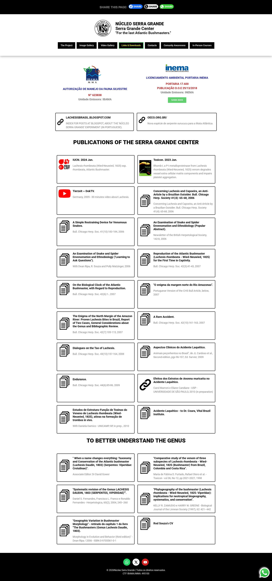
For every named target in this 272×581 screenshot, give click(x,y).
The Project (66, 45)
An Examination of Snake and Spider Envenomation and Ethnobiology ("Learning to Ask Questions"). (101, 257)
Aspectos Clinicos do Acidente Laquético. (179, 347)
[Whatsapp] (126, 562)
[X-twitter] (136, 562)
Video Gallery (107, 45)
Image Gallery (86, 45)
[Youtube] (145, 562)
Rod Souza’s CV (163, 523)
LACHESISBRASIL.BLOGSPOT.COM (88, 117)
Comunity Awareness (174, 45)
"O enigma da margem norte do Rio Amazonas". (183, 285)
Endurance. (80, 379)
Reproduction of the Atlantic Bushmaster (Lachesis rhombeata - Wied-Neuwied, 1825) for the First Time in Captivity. (181, 257)
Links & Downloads (131, 45)
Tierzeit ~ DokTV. (84, 191)
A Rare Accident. (164, 316)
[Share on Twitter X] (151, 8)
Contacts (152, 45)
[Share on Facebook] (135, 8)
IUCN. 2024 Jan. (83, 160)
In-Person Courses (202, 45)
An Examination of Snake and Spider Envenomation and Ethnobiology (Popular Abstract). (179, 226)
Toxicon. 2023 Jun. (165, 160)
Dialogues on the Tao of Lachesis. (94, 348)
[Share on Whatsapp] (167, 8)
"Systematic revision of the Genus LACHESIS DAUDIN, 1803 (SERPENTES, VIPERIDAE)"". (101, 491)
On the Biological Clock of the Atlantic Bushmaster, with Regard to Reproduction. (99, 286)
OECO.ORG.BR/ (157, 117)
